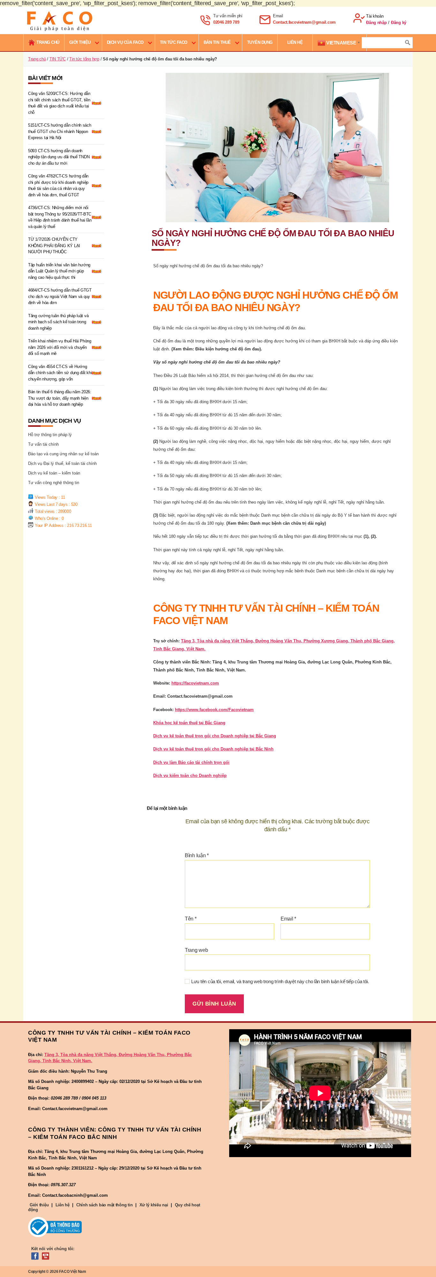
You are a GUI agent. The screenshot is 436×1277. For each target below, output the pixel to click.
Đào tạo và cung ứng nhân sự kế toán (63, 453)
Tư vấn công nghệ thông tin (53, 482)
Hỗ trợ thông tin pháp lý (50, 434)
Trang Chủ (47, 42)
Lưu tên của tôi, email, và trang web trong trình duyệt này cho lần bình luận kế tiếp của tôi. (280, 981)
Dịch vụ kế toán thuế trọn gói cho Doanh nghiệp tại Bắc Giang (214, 735)
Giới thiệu (80, 42)
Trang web (196, 950)
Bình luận (197, 855)
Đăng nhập (376, 22)
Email (288, 918)
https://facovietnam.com (195, 683)
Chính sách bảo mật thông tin (104, 1205)
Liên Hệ (295, 42)
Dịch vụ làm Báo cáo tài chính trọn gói (191, 762)
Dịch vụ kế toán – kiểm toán (54, 473)
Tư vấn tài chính (43, 444)
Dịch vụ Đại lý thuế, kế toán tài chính (62, 463)
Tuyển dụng (260, 42)
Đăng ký (398, 22)
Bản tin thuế (217, 42)
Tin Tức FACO (173, 42)
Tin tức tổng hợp (84, 59)
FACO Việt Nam (72, 1271)
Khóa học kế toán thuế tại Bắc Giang (189, 722)
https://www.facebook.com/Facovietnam (214, 709)
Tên (191, 918)
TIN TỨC (57, 59)
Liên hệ (63, 1205)
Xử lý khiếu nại (153, 1205)
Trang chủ (37, 59)
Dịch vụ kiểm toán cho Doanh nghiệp (190, 775)
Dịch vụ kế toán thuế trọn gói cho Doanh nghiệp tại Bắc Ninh (213, 749)
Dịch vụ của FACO (125, 42)
